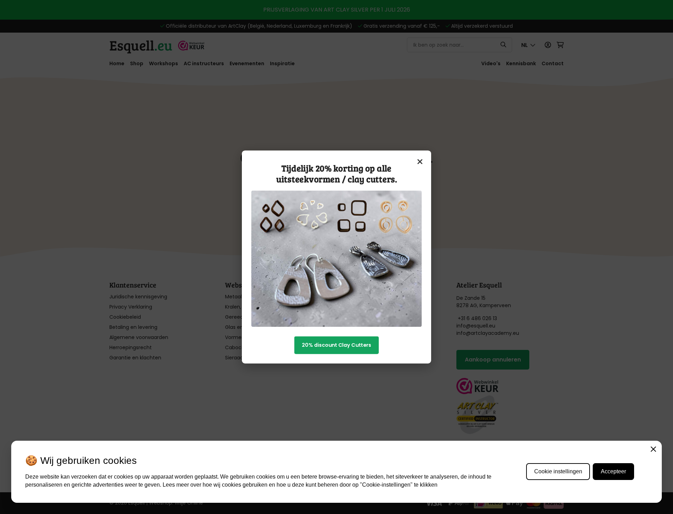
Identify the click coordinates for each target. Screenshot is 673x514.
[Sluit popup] (420, 161)
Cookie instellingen (558, 471)
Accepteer (613, 471)
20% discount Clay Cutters (336, 345)
